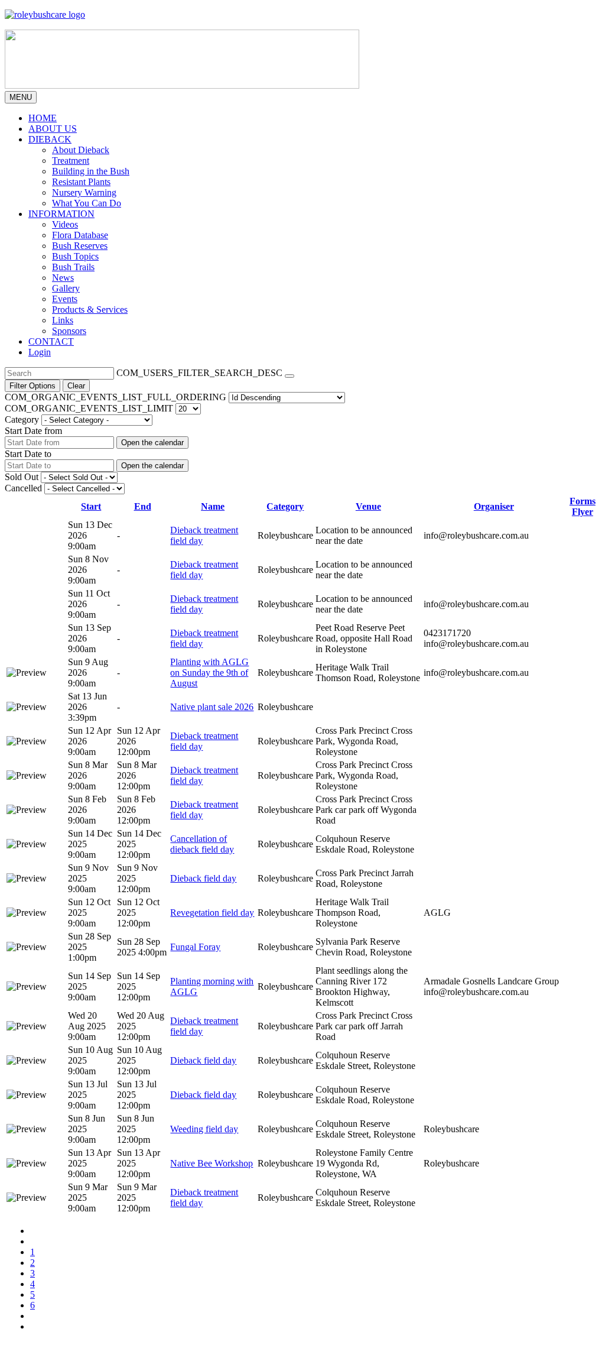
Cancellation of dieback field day (202, 844)
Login (39, 352)
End (142, 506)
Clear (76, 385)
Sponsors (69, 331)
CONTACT (51, 341)
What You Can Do (86, 203)
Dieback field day (203, 878)
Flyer (582, 512)
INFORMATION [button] (61, 214)
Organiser (494, 506)
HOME (42, 118)
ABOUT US (52, 129)
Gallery (66, 288)
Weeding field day (204, 1129)
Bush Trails (73, 267)
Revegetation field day (212, 913)
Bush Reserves (80, 246)
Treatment (70, 160)
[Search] (289, 376)
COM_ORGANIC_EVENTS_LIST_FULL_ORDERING (115, 397)
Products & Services (90, 309)
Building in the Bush (90, 171)
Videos (65, 224)
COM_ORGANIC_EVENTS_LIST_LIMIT (89, 408)
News (63, 278)
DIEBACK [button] (49, 139)
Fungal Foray (195, 947)
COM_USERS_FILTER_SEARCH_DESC (199, 373)
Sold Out (21, 477)
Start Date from (33, 431)
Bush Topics (75, 256)
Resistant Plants (81, 182)
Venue (368, 506)
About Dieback (80, 150)
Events (64, 299)
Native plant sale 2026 (211, 707)
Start (91, 506)
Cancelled (23, 488)
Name (213, 506)
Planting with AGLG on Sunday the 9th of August (209, 672)
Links (62, 320)
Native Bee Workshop (211, 1163)
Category (22, 419)
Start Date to (28, 454)
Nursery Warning (84, 192)
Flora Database (80, 235)
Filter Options (32, 385)
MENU (20, 97)
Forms (583, 501)
